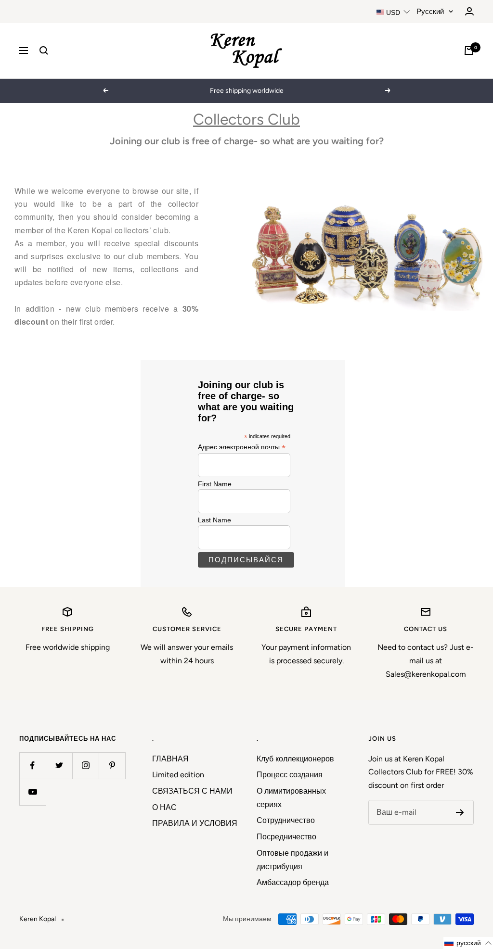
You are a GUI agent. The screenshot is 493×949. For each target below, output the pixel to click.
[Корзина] (469, 50)
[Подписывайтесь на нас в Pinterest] (112, 765)
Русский (430, 11)
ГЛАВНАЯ (170, 758)
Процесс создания (290, 774)
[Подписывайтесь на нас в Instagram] (85, 765)
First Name (215, 484)
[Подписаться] (460, 812)
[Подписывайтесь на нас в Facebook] (32, 765)
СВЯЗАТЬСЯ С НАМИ (192, 791)
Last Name (214, 520)
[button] (468, 943)
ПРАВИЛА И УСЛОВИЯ (194, 823)
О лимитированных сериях (291, 797)
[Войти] (469, 11)
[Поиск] (43, 50)
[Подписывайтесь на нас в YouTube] (32, 792)
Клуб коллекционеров (295, 758)
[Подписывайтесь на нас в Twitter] (59, 765)
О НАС (164, 807)
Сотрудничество (286, 820)
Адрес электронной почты (241, 447)
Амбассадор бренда (293, 882)
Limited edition (178, 774)
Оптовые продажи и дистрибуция (292, 859)
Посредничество (286, 836)
